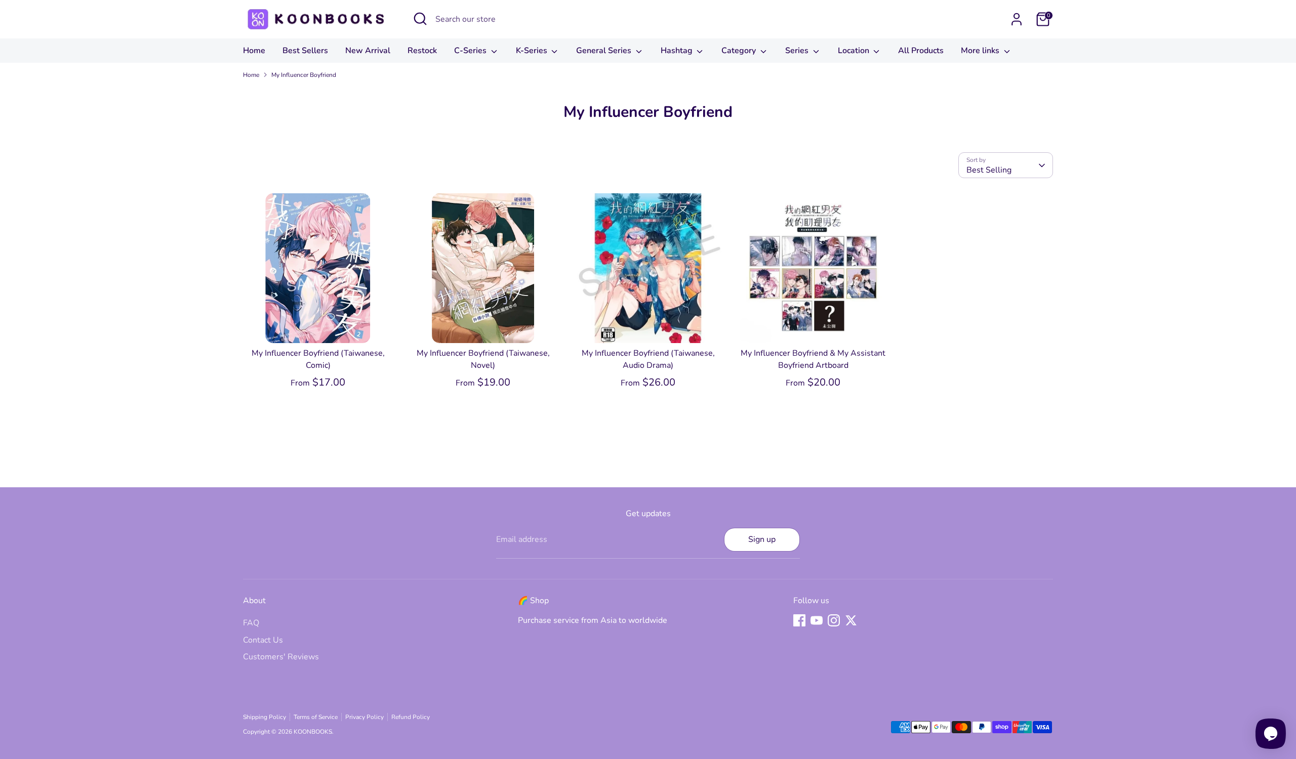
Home (254, 50)
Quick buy (318, 325)
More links (981, 50)
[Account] (1016, 19)
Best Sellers (305, 50)
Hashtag (678, 50)
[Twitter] (851, 620)
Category (739, 50)
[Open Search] (420, 19)
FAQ (251, 622)
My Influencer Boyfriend (303, 75)
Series (798, 50)
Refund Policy (410, 717)
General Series (604, 50)
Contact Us (263, 640)
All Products (921, 50)
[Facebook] (799, 620)
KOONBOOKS (313, 732)
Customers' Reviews (281, 656)
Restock (422, 50)
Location (854, 50)
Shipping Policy (264, 717)
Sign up (762, 539)
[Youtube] (817, 620)
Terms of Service (316, 717)
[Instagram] (834, 620)
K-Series (532, 50)
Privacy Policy (364, 717)
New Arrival (367, 50)
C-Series (471, 50)
